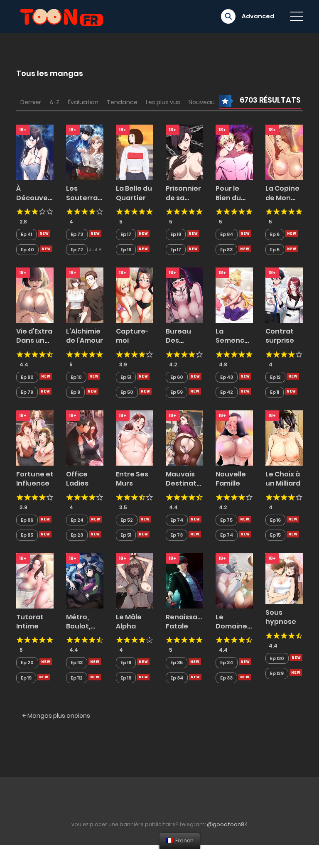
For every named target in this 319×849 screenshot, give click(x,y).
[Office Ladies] (84, 437)
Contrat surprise (279, 335)
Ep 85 (27, 535)
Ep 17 (125, 234)
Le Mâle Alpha (129, 621)
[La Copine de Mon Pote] (284, 152)
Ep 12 (275, 377)
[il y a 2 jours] (94, 376)
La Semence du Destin (232, 340)
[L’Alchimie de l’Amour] (84, 294)
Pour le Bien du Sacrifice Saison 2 (231, 202)
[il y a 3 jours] (195, 376)
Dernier (30, 102)
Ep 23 (77, 535)
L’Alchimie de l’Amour (84, 335)
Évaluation (83, 102)
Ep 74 (176, 520)
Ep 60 (176, 377)
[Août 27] (244, 519)
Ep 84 (226, 234)
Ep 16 (125, 249)
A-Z (54, 102)
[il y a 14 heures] (44, 233)
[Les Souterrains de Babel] (84, 152)
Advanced (258, 16)
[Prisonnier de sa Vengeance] (184, 152)
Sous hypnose (280, 617)
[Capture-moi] (134, 294)
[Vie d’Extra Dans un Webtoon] (35, 294)
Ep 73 (77, 234)
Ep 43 (226, 377)
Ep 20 (27, 662)
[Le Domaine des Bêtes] (234, 580)
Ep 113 (77, 662)
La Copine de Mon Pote (282, 198)
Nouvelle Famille (231, 478)
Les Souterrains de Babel (87, 198)
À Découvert (35, 193)
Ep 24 (77, 520)
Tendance (122, 102)
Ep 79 (27, 392)
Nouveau (202, 102)
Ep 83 (226, 249)
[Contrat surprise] (284, 294)
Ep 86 (27, 520)
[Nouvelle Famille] (234, 437)
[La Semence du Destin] (234, 294)
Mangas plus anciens (58, 716)
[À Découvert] (35, 152)
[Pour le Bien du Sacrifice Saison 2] (234, 152)
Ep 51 (125, 377)
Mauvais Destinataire (188, 478)
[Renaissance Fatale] (184, 580)
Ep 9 (75, 392)
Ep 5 (275, 249)
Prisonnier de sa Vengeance (186, 198)
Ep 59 (176, 392)
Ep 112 (77, 678)
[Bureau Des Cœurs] (184, 294)
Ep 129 (277, 673)
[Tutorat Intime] (35, 580)
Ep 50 (126, 392)
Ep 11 (274, 392)
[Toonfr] (61, 16)
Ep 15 (275, 535)
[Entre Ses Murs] (134, 437)
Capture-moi (132, 335)
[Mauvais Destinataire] (184, 437)
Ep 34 (176, 678)
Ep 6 (275, 234)
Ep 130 (277, 658)
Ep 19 (26, 678)
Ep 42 (226, 392)
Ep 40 (27, 249)
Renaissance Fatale (188, 621)
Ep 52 (126, 520)
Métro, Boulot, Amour (78, 626)
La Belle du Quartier (134, 193)
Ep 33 (226, 678)
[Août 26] (143, 661)
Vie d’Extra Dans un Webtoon (34, 340)
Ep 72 (77, 249)
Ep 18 (175, 234)
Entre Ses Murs (132, 478)
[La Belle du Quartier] (134, 152)
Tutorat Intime (30, 621)
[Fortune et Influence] (35, 437)
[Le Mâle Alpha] (134, 580)
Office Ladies (77, 478)
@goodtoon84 (227, 824)
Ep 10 (76, 377)
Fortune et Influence (35, 478)
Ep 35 (176, 662)
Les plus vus (163, 102)
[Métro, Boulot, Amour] (84, 580)
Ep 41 (26, 234)
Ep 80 (27, 377)
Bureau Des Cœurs (178, 340)
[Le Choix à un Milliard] (284, 437)
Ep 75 (226, 520)
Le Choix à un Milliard (282, 478)
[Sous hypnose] (284, 578)
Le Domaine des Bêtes (233, 626)
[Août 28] (145, 519)
